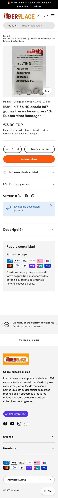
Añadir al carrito (40, 149)
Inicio (5, 36)
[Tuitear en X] (20, 196)
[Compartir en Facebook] (26, 196)
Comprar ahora (29, 158)
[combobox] (29, 25)
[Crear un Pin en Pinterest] (32, 196)
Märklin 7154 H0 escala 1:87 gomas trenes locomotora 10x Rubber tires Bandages (29, 39)
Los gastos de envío (35, 130)
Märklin (7, 101)
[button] (45, 15)
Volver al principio (29, 339)
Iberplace (15, 490)
